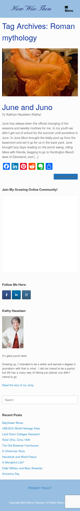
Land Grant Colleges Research (21, 434)
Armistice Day (11, 474)
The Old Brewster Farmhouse (20, 445)
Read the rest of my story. (18, 385)
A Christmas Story (13, 451)
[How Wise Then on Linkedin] (16, 294)
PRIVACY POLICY (40, 488)
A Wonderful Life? (13, 462)
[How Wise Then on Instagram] (26, 294)
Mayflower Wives (12, 423)
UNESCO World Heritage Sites (21, 428)
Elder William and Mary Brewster (22, 468)
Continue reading (66, 176)
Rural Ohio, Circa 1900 (16, 440)
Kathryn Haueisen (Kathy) (23, 114)
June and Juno (27, 106)
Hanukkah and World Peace (19, 457)
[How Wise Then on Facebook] (6, 294)
